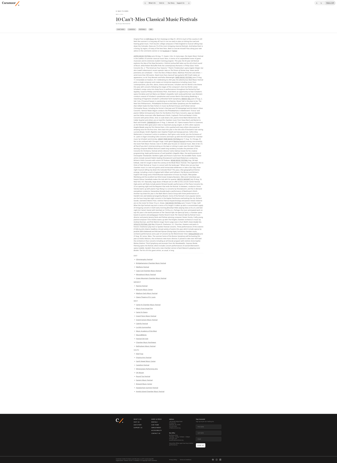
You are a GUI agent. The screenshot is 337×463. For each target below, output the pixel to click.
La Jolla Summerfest (143, 327)
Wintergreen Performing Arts (147, 369)
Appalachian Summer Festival (147, 388)
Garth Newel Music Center (146, 361)
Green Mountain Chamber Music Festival (151, 278)
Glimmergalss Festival (144, 259)
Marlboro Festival (142, 267)
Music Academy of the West (146, 331)
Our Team (155, 425)
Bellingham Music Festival (146, 346)
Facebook (166, 51)
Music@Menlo (141, 335)
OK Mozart (140, 373)
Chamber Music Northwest (146, 342)
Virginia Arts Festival (143, 357)
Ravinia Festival (179, 141)
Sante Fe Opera (141, 312)
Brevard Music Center (144, 384)
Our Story (171, 3)
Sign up (200, 445)
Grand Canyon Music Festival (147, 320)
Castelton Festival (142, 365)
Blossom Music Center (144, 290)
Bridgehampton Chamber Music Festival (151, 263)
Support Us (180, 3)
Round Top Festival (143, 376)
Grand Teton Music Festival (146, 316)
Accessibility (156, 430)
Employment (156, 427)
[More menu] (189, 3)
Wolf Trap (139, 354)
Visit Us (161, 3)
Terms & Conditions (185, 459)
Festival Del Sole (142, 339)
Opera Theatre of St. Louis (146, 297)
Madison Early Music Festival (146, 293)
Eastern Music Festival (144, 380)
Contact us (155, 433)
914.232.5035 (173, 426)
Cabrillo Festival (142, 324)
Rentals (154, 422)
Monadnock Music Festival (146, 274)
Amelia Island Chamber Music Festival (150, 391)
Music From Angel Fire (144, 308)
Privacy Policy (173, 459)
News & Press (156, 419)
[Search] (145, 3)
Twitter (174, 51)
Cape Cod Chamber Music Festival (148, 271)
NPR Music (150, 39)
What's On (152, 3)
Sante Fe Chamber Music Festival (148, 305)
